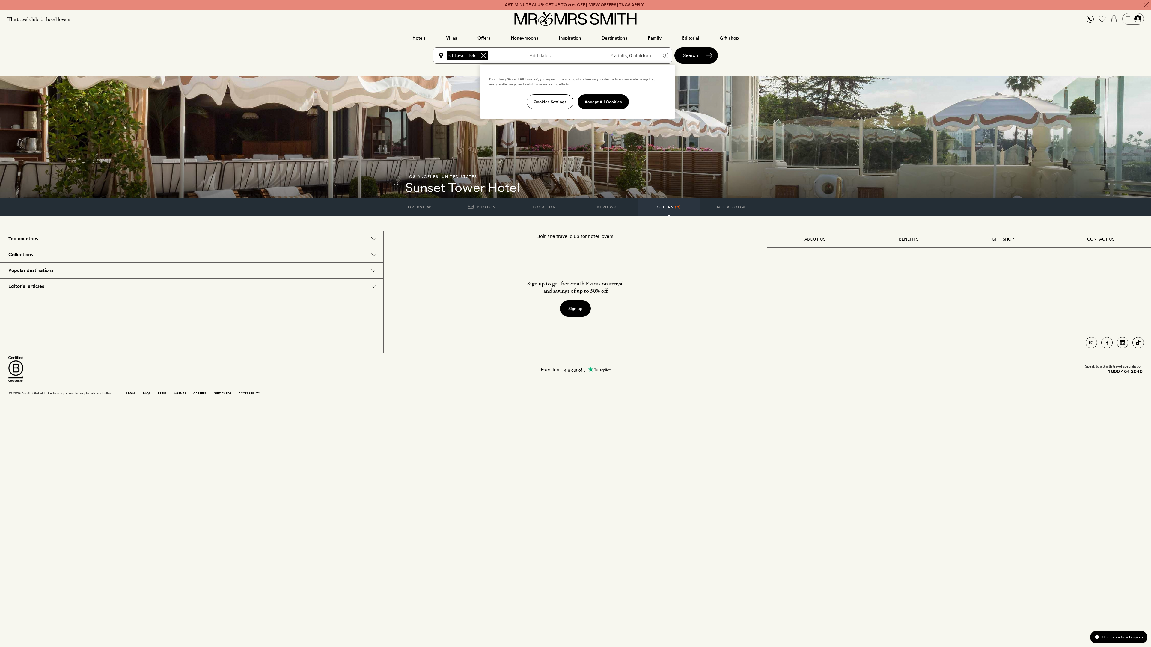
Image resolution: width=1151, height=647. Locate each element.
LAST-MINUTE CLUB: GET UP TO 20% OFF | (573, 4)
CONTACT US (1100, 239)
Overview (419, 207)
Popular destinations (30, 270)
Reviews (606, 207)
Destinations (614, 38)
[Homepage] (575, 19)
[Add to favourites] (395, 187)
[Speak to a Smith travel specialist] (1090, 19)
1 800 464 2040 (1125, 371)
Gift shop (729, 38)
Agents (180, 393)
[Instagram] (1091, 342)
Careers (200, 393)
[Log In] (1133, 19)
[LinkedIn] (1122, 342)
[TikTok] (1138, 342)
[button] (1090, 19)
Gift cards (222, 393)
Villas (451, 38)
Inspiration (570, 38)
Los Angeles (422, 177)
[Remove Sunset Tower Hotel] (483, 55)
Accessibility (249, 393)
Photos (485, 207)
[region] (577, 92)
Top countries (23, 238)
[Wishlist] (1102, 19)
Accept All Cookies (603, 101)
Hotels (419, 38)
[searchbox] (508, 55)
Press (162, 393)
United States (459, 177)
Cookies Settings (550, 101)
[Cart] (1114, 19)
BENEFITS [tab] (908, 239)
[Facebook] (1107, 342)
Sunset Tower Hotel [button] (458, 55)
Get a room (731, 207)
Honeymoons (524, 38)
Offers (483, 38)
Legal (130, 393)
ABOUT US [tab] (814, 239)
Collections (20, 254)
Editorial (690, 38)
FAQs (146, 393)
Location (544, 207)
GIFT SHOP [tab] (1003, 239)
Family (655, 38)
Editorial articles (26, 286)
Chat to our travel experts (1122, 637)
